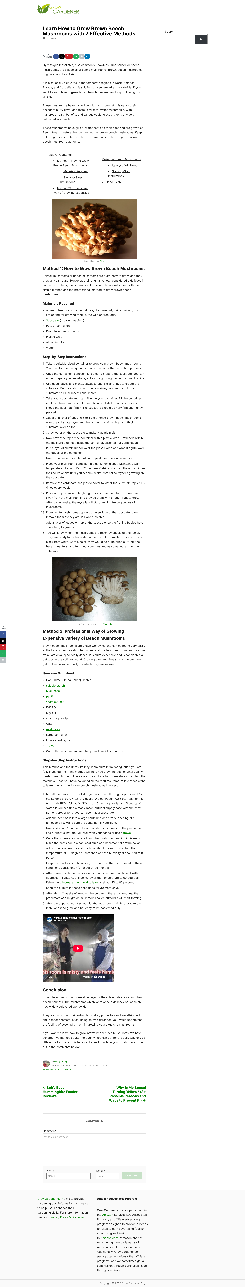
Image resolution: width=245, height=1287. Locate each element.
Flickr (102, 261)
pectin (50, 696)
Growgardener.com (50, 1198)
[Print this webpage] (82, 56)
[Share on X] (62, 56)
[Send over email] (76, 56)
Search (169, 31)
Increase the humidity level (80, 882)
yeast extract (55, 702)
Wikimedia (107, 624)
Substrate (52, 320)
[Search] (201, 39)
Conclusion (113, 182)
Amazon (107, 1214)
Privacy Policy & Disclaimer (67, 1217)
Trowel (50, 745)
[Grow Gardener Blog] (88, 9)
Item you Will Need (124, 165)
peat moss (53, 729)
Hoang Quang (60, 1061)
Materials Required (75, 171)
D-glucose (53, 691)
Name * (51, 1170)
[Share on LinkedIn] (87, 56)
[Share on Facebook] (56, 56)
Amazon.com (109, 1238)
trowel (127, 833)
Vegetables (48, 1069)
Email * (101, 1170)
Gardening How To (62, 1069)
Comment (49, 1131)
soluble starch (55, 685)
